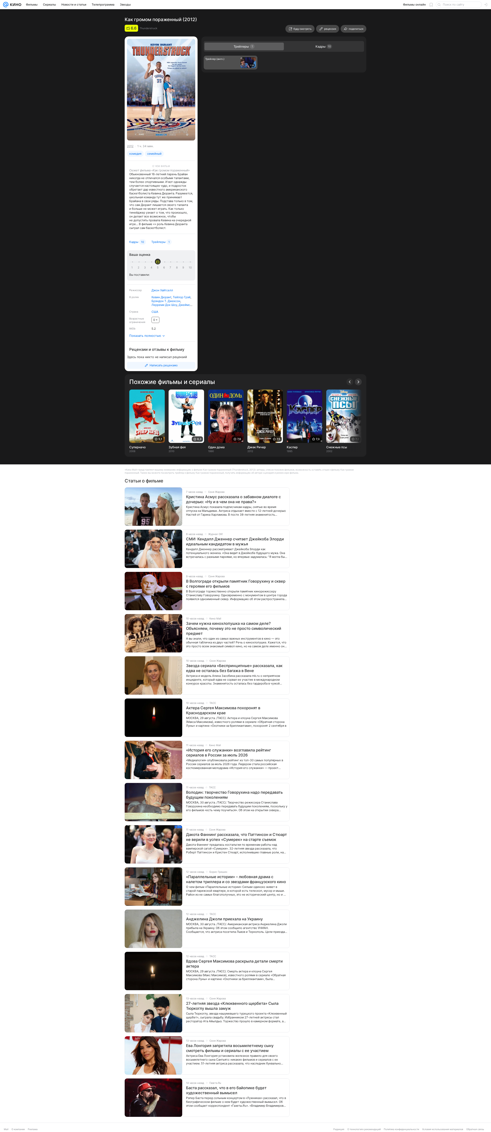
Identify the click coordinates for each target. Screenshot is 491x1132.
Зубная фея (177, 447)
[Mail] (5, 4)
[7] (171, 267)
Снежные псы (336, 447)
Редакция (338, 1129)
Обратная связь (475, 1129)
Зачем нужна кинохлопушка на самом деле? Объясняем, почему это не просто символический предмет (233, 628)
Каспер (292, 447)
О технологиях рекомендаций (364, 1129)
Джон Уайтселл (162, 290)
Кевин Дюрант (161, 297)
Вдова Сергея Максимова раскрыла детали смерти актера (234, 964)
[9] (183, 267)
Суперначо (137, 447)
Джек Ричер (256, 447)
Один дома (216, 447)
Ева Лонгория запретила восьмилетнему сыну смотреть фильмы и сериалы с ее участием (230, 1048)
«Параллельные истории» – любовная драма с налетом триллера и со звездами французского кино (236, 879)
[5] (158, 267)
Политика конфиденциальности (401, 1129)
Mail (6, 1129)
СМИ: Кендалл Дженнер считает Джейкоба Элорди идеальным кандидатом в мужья (235, 541)
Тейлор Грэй (181, 297)
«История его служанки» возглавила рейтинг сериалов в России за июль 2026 (228, 752)
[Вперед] (358, 381)
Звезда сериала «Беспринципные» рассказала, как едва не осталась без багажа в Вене (234, 668)
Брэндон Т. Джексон (166, 301)
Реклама (33, 1129)
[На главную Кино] (14, 4)
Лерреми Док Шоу (164, 305)
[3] (145, 267)
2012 (130, 146)
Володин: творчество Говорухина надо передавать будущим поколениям (234, 795)
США (155, 312)
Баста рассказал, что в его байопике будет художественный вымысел (226, 1090)
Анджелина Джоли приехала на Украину (224, 919)
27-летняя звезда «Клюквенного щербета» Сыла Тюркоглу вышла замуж (232, 1006)
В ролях (134, 297)
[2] (139, 267)
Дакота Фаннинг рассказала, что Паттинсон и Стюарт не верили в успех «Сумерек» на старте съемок (236, 837)
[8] (177, 267)
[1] (132, 267)
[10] (190, 267)
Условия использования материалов (442, 1129)
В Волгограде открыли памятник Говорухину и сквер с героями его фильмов (235, 584)
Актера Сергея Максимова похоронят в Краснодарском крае (223, 710)
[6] (164, 267)
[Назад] (349, 381)
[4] (152, 267)
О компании (18, 1129)
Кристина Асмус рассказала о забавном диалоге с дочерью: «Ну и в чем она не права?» (233, 499)
